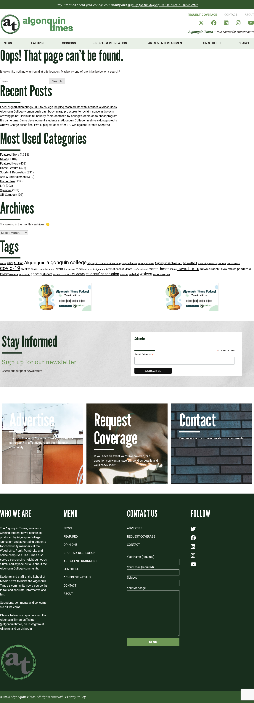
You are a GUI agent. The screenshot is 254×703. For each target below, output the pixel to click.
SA (20, 274)
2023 (10, 263)
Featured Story (9, 154)
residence (13, 274)
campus (222, 263)
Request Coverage (202, 15)
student (47, 274)
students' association (102, 274)
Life (2, 186)
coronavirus (233, 263)
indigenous (99, 269)
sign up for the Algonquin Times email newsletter (163, 5)
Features (37, 43)
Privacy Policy (75, 697)
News (8, 43)
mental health (159, 269)
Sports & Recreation (110, 43)
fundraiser (87, 269)
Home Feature (9, 168)
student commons (62, 274)
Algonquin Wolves (166, 263)
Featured (71, 536)
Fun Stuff (209, 43)
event (59, 269)
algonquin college (66, 262)
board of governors (207, 263)
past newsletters (31, 371)
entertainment (47, 269)
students (78, 274)
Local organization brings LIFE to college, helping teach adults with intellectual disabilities (58, 107)
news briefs (188, 268)
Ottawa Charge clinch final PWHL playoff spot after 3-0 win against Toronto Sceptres (55, 125)
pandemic (244, 269)
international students (119, 269)
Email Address (143, 354)
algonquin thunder (127, 263)
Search (244, 43)
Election (35, 269)
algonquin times (146, 263)
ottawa (232, 269)
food (79, 269)
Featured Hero (9, 163)
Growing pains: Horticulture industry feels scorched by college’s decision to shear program (58, 116)
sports (36, 274)
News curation (209, 269)
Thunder (124, 274)
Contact (230, 15)
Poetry (4, 274)
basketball (190, 263)
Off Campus (8, 194)
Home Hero (7, 181)
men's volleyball (140, 269)
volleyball (134, 274)
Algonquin (35, 262)
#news (3, 263)
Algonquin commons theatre (102, 263)
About (249, 15)
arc (180, 263)
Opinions (69, 43)
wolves (146, 273)
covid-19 (10, 268)
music (173, 269)
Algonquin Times (200, 32)
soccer (26, 274)
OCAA (223, 269)
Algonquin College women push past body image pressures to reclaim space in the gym (57, 111)
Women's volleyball (161, 274)
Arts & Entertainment (166, 43)
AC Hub (18, 263)
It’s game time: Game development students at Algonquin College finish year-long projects (58, 120)
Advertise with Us (77, 577)
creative (25, 269)
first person (69, 269)
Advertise (134, 528)
